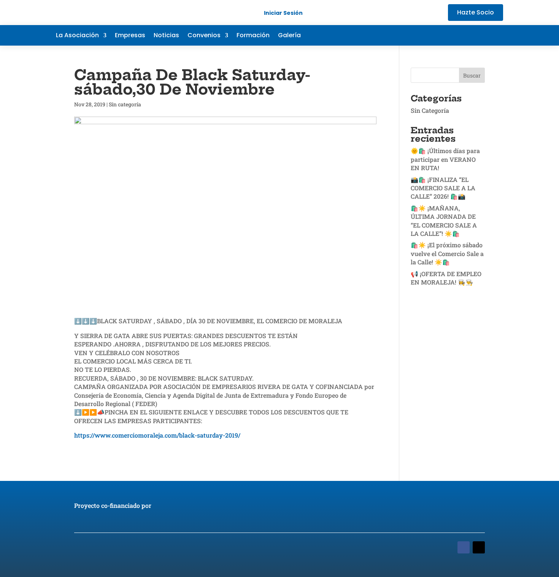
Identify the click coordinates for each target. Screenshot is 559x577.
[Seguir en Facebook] (451, 35)
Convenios (204, 36)
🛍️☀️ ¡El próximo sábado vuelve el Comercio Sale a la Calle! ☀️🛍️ (447, 253)
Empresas (130, 36)
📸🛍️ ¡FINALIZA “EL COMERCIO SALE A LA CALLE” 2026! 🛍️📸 (443, 188)
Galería (289, 36)
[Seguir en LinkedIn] (482, 35)
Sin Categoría (430, 110)
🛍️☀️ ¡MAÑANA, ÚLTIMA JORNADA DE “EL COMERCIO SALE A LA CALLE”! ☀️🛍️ (444, 220)
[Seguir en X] (467, 35)
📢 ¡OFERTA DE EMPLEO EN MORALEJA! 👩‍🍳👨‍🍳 (446, 278)
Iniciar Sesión (283, 13)
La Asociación (77, 36)
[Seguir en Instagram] (497, 35)
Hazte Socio (475, 12)
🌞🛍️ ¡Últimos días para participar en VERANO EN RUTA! (445, 159)
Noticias (166, 36)
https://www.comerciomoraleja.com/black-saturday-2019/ (157, 435)
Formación (253, 36)
